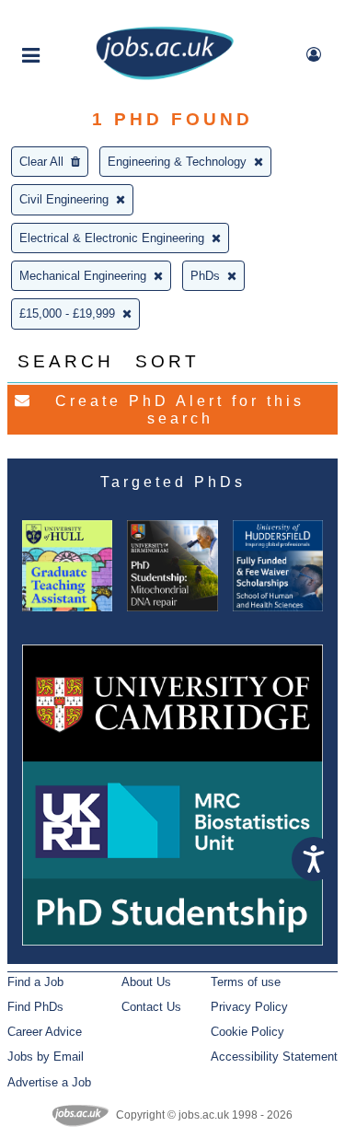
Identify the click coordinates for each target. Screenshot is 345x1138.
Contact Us (151, 1007)
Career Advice (44, 1032)
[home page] (165, 76)
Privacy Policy (249, 1007)
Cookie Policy (247, 1032)
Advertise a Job (49, 1082)
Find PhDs (35, 1007)
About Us (146, 982)
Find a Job (35, 982)
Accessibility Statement (274, 1056)
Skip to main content (73, 16)
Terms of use (246, 982)
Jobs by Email (45, 1056)
